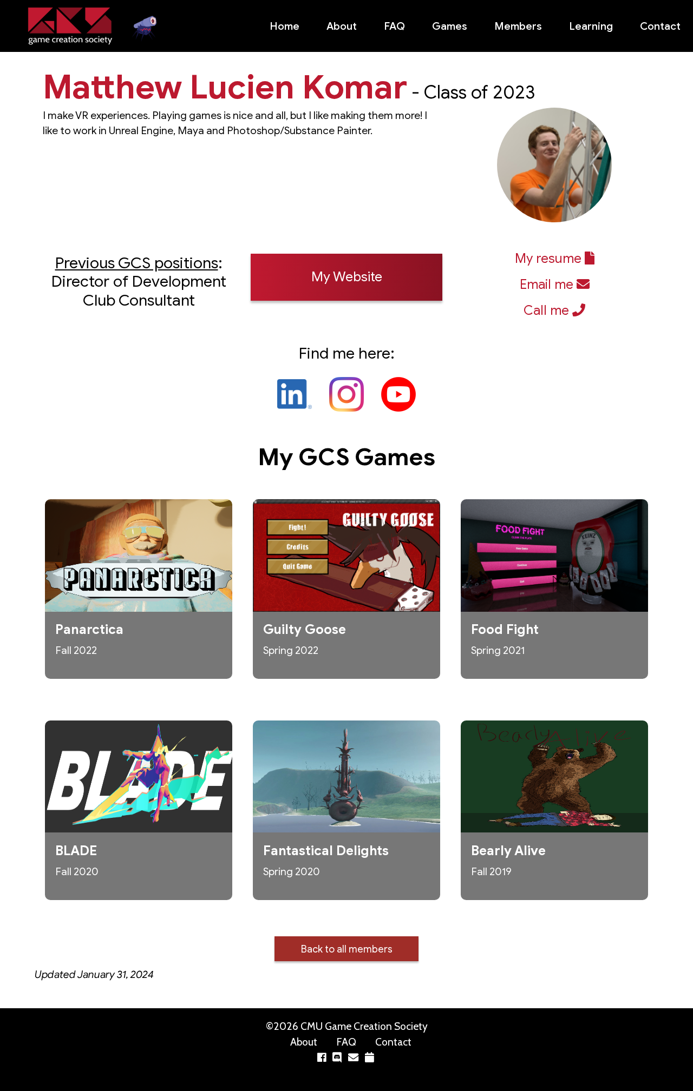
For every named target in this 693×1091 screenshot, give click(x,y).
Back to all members (347, 949)
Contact (660, 25)
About (341, 25)
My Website (346, 276)
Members (518, 25)
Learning (591, 25)
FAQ (394, 25)
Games (449, 25)
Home (284, 25)
